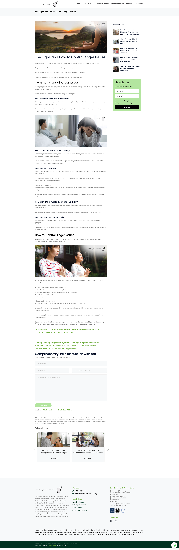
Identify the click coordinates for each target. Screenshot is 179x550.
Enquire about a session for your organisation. (56, 348)
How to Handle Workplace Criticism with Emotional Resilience (88, 451)
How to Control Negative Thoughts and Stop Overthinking (129, 59)
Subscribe (127, 107)
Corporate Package (79, 510)
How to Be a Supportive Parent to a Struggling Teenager (128, 50)
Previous (34, 450)
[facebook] (111, 520)
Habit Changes (77, 508)
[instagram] (115, 520)
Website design (52, 545)
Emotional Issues (78, 502)
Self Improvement (79, 505)
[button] (174, 545)
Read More (53, 458)
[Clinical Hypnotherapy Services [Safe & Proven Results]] (46, 4)
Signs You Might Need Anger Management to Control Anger (54, 451)
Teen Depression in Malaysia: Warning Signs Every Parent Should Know (129, 32)
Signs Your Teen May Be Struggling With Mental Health (129, 41)
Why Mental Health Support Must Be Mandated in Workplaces (130, 68)
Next (107, 450)
